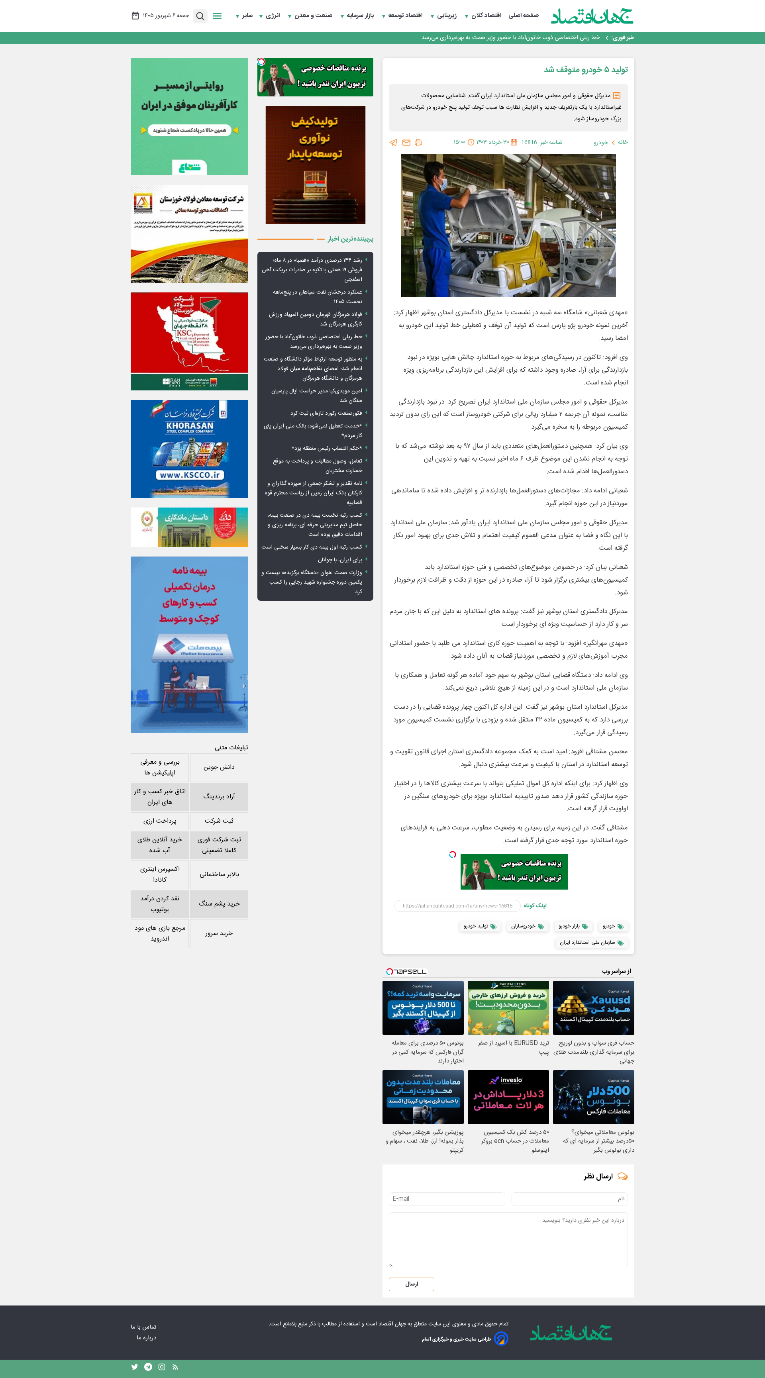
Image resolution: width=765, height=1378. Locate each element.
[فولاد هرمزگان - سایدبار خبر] (315, 165)
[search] (200, 16)
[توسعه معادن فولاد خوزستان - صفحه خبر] (189, 234)
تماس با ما (144, 1327)
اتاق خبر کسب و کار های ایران (160, 797)
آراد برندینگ (219, 797)
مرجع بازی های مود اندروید (160, 934)
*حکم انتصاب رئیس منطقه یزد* (327, 448)
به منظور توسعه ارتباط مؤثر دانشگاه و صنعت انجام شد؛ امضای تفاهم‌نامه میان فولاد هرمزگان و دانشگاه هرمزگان (313, 369)
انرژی (273, 16)
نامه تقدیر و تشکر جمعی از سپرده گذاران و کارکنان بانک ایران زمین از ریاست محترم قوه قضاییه (313, 493)
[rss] (175, 1369)
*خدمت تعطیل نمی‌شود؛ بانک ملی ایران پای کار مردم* (313, 431)
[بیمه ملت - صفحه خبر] (189, 645)
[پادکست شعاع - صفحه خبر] (189, 116)
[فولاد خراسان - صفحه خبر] (189, 449)
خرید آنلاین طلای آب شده (159, 845)
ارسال (411, 1284)
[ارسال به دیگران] (406, 143)
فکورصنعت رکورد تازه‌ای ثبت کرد (326, 413)
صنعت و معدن (314, 16)
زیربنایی (447, 16)
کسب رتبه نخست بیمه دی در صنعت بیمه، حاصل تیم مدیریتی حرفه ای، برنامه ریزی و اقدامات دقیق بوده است (314, 525)
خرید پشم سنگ (219, 904)
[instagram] (162, 1369)
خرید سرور (219, 933)
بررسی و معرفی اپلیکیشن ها (160, 767)
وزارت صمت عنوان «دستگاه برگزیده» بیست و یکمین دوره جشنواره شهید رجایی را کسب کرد (311, 582)
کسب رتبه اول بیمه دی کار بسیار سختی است (311, 547)
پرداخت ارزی (160, 821)
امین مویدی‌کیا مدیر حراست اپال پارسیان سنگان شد (316, 396)
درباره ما (147, 1338)
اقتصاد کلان (487, 16)
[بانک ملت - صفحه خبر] (189, 527)
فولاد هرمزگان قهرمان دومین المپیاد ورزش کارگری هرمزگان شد (315, 319)
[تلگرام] (393, 142)
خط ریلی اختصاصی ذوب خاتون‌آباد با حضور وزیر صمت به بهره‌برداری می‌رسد (511, 38)
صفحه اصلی (523, 16)
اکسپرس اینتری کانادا (160, 875)
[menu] (217, 16)
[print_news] (418, 143)
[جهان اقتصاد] (592, 16)
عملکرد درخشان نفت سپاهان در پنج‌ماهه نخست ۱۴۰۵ (317, 297)
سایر (247, 16)
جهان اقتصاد (392, 1324)
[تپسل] (453, 855)
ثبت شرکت (219, 821)
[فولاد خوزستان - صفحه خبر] (189, 341)
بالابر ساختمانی (219, 874)
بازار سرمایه (361, 16)
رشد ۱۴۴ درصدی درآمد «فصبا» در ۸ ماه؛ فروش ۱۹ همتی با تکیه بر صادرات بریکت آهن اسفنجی (312, 270)
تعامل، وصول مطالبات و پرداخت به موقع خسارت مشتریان (317, 466)
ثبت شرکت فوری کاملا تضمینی (219, 845)
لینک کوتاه (535, 906)
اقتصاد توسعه (406, 16)
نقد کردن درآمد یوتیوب (159, 904)
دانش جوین (219, 767)
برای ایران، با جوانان (340, 560)
